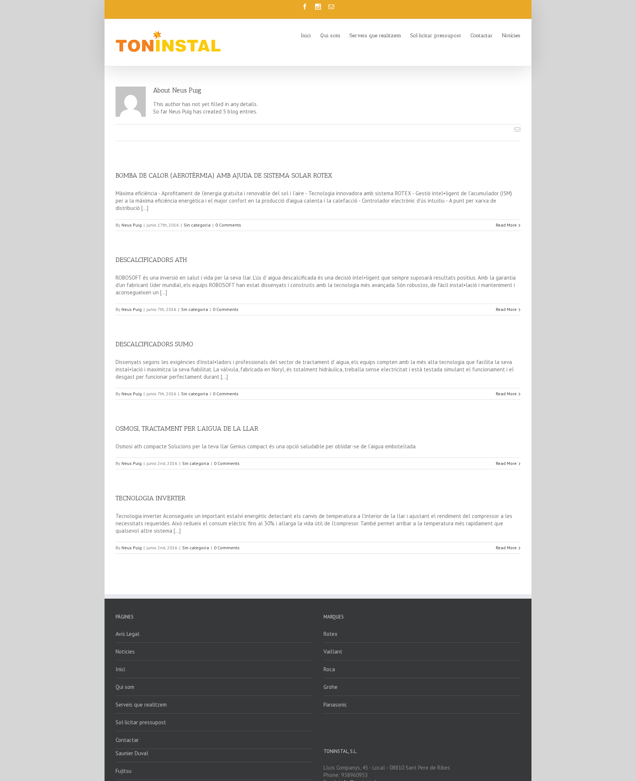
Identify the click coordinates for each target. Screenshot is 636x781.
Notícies (125, 651)
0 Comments (228, 225)
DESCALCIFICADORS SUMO (154, 344)
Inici (120, 669)
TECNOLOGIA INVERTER (151, 498)
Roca (329, 669)
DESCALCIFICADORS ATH (151, 260)
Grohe (331, 686)
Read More (506, 225)
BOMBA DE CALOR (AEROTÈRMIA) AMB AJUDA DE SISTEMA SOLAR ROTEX (224, 175)
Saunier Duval (132, 753)
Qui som (125, 686)
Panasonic (335, 704)
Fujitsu (123, 770)
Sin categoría (197, 225)
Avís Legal (127, 633)
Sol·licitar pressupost (141, 722)
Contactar (127, 739)
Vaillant (333, 651)
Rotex (331, 633)
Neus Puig (131, 225)
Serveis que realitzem (141, 704)
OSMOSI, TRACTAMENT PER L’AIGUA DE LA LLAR (187, 428)
